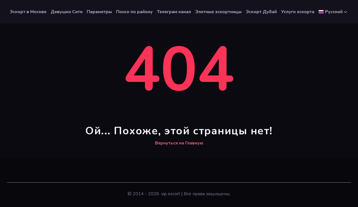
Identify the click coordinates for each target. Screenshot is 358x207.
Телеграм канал (174, 12)
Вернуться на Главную (179, 143)
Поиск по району (134, 12)
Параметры (99, 12)
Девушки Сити (67, 12)
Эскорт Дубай (261, 12)
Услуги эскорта (297, 12)
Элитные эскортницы (218, 12)
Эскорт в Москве (28, 12)
